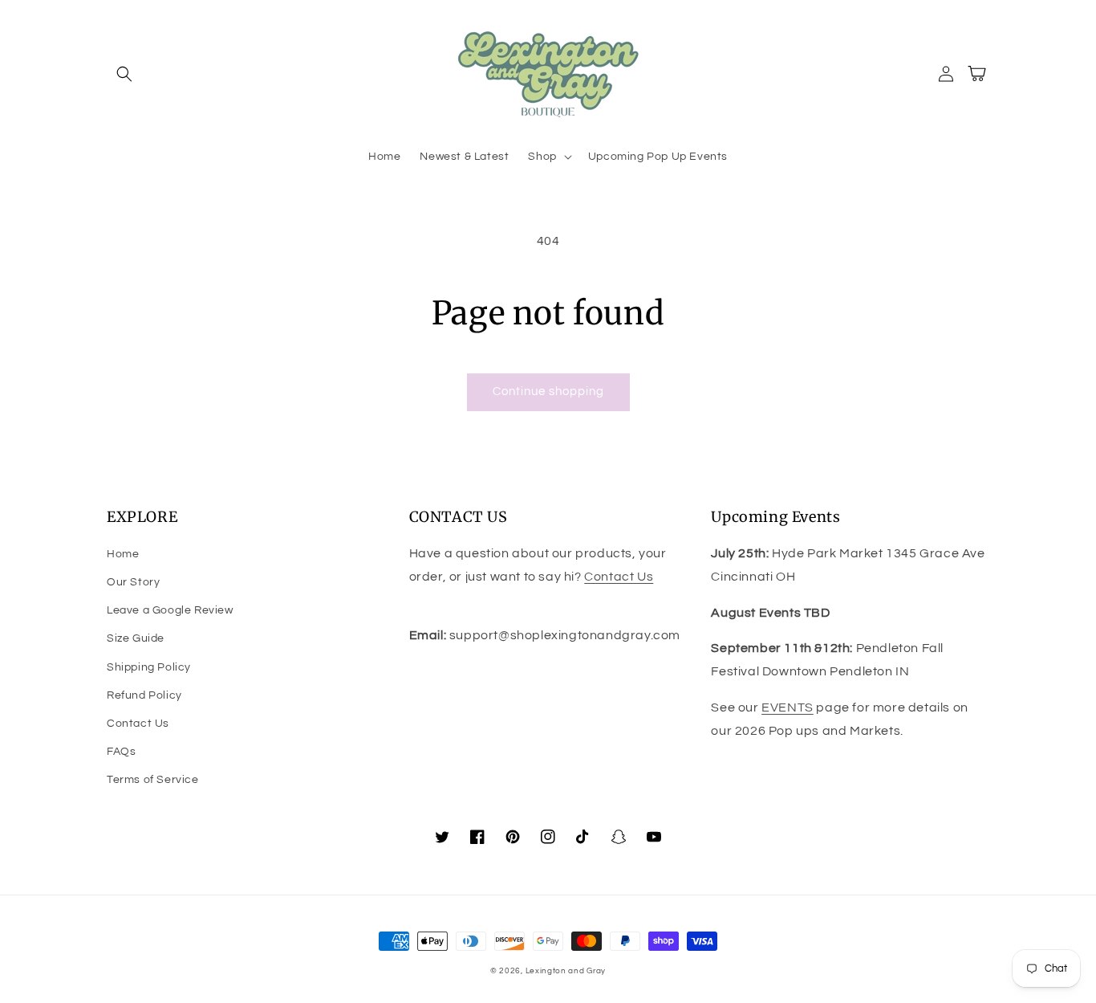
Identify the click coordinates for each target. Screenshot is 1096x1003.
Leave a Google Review (170, 610)
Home (123, 554)
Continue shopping (548, 391)
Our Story (133, 582)
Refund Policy (144, 695)
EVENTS (787, 707)
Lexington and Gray (566, 971)
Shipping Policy (149, 667)
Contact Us (138, 723)
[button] (124, 74)
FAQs (121, 751)
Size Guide (135, 638)
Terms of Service (153, 779)
